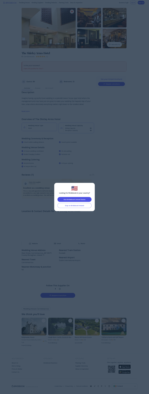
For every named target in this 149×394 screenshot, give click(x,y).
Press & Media (17, 369)
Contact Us (15, 372)
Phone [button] (83, 243)
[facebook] (55, 289)
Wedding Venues (24, 3)
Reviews (37, 88)
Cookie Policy (58, 386)
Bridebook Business (50, 363)
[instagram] (60, 289)
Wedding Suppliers (37, 3)
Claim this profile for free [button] (33, 69)
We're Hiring (16, 366)
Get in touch (49, 88)
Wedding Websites (51, 3)
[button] (25, 28)
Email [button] (59, 243)
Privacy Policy (69, 386)
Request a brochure (113, 84)
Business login (124, 3)
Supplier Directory (81, 366)
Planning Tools (64, 3)
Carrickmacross (29, 56)
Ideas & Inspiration (76, 3)
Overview (27, 88)
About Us (15, 363)
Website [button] (35, 243)
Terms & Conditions (82, 386)
